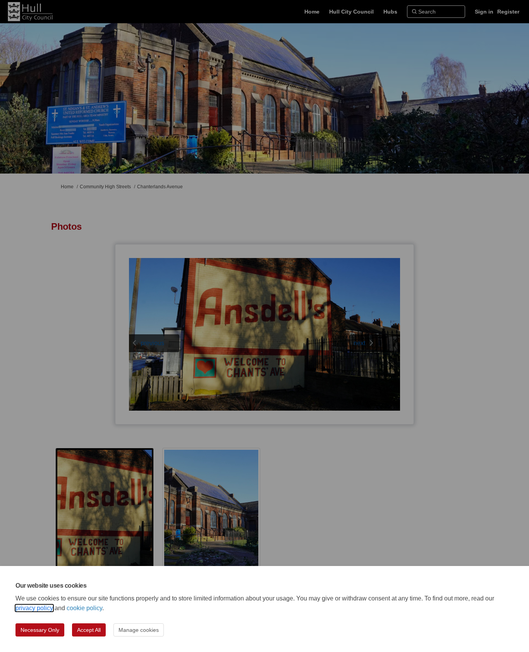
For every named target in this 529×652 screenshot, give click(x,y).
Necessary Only (40, 630)
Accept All (89, 630)
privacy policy (34, 608)
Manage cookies (139, 630)
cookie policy (84, 608)
